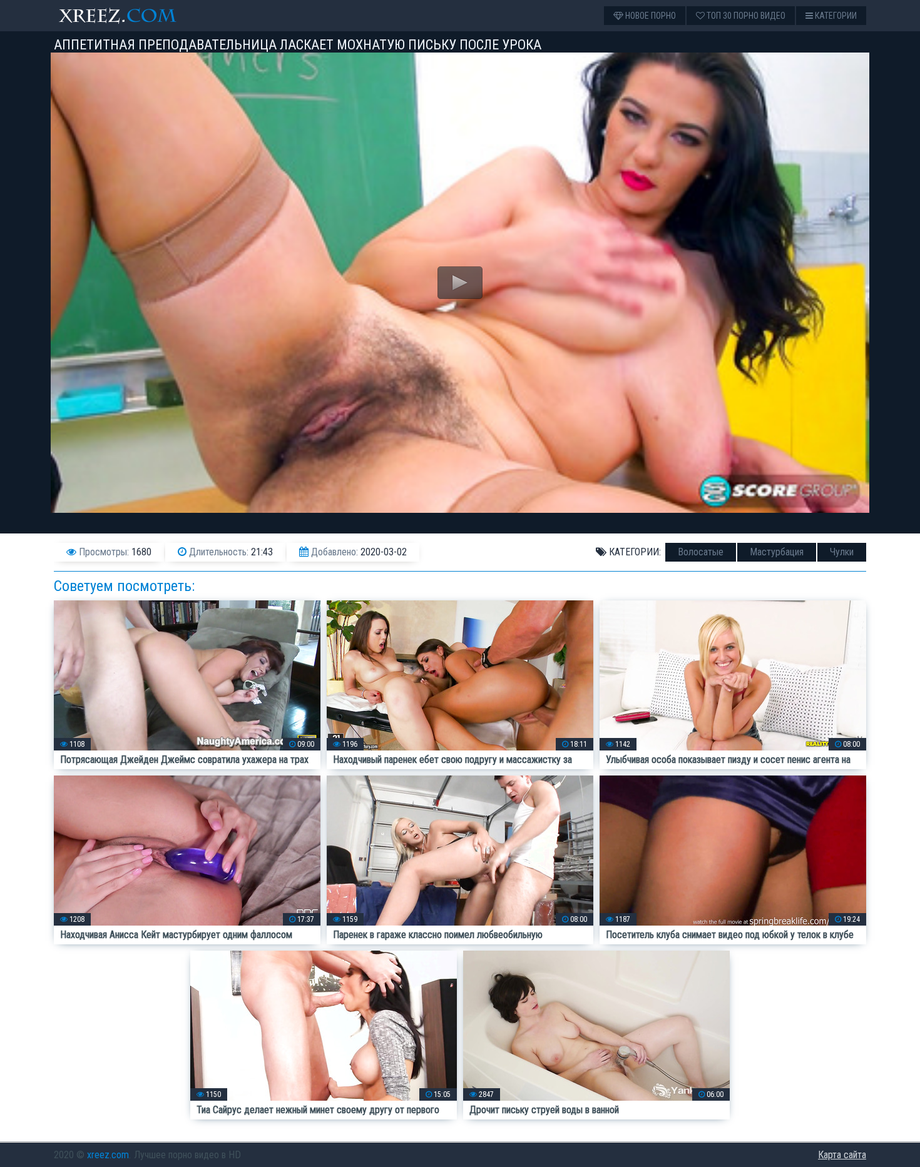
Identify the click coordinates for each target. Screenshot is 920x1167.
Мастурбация (777, 552)
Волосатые (700, 552)
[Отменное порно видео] (129, 15)
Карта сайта (842, 1155)
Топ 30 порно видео (745, 16)
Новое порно (649, 16)
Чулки (842, 552)
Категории (835, 16)
